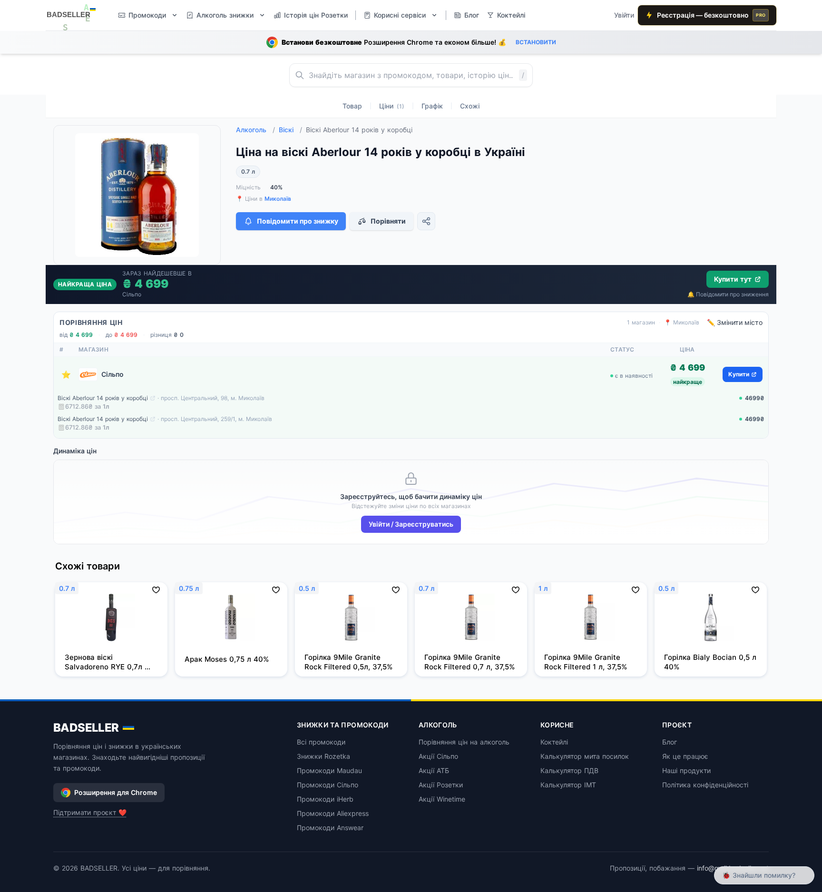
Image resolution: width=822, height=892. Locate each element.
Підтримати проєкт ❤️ (90, 812)
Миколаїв (277, 198)
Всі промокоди (321, 742)
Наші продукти (686, 770)
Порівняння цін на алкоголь (464, 742)
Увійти (624, 15)
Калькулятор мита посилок (584, 756)
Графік (432, 106)
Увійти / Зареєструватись (411, 524)
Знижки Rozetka (323, 756)
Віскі (290, 130)
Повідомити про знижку (297, 221)
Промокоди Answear (330, 827)
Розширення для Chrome (115, 792)
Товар (352, 106)
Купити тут (733, 279)
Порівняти (388, 221)
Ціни (391, 106)
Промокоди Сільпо (327, 785)
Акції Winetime (442, 799)
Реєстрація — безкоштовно (711, 15)
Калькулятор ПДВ (569, 770)
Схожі (470, 106)
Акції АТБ (434, 770)
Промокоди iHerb (325, 799)
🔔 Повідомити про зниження (728, 294)
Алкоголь (255, 130)
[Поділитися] (426, 221)
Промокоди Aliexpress (333, 813)
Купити (738, 374)
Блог (669, 742)
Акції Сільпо (438, 756)
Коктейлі (554, 742)
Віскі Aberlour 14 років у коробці (103, 398)
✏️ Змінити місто (735, 322)
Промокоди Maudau (329, 770)
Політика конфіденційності (705, 785)
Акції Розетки (441, 785)
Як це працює (685, 756)
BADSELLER (86, 728)
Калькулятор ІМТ (568, 785)
